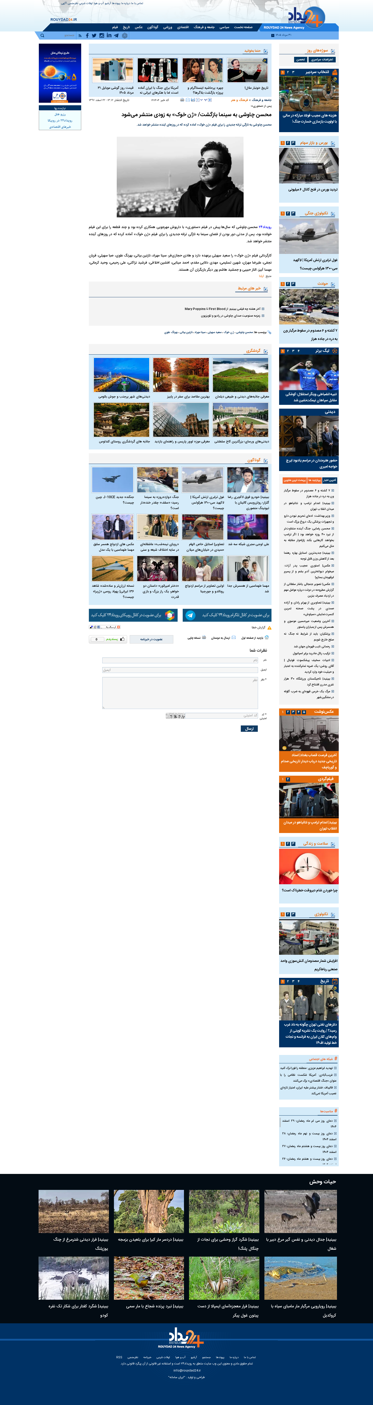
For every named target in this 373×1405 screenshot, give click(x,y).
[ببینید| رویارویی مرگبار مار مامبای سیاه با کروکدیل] (300, 1278)
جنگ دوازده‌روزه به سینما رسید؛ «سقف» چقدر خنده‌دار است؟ (159, 502)
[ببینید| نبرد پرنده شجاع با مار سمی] (149, 1278)
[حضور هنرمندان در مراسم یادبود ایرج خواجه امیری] (309, 436)
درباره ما (125, 4)
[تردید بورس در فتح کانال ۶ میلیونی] (309, 165)
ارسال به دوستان (220, 638)
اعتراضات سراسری (322, 59)
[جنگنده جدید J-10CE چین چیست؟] (112, 479)
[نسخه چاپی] (182, 100)
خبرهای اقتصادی (60, 127)
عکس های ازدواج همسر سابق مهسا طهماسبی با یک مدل (113, 547)
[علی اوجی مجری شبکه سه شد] (248, 527)
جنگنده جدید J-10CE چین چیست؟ (115, 500)
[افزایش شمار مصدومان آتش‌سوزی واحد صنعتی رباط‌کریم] (309, 937)
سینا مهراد (200, 332)
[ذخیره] (193, 99)
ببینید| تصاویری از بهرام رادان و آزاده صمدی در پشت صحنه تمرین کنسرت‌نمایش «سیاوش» (309, 608)
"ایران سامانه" (176, 1377)
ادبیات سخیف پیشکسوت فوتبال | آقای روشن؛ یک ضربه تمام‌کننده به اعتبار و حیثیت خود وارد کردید (309, 666)
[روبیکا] (133, 615)
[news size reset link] (203, 100)
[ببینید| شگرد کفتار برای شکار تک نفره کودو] (74, 1278)
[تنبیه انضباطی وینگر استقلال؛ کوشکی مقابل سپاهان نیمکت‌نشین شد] (309, 372)
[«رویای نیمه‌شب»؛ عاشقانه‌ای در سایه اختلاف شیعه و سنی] (158, 527)
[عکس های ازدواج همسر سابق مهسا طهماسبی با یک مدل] (112, 527)
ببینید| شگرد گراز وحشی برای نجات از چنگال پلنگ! (228, 1244)
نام (264, 660)
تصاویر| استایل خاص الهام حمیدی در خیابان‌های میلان (205, 547)
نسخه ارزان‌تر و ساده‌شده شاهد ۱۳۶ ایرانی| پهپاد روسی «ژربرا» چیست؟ (113, 591)
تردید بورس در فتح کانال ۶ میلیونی (312, 190)
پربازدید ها (314, 480)
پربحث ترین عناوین (295, 480)
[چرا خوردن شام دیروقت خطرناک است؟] (309, 866)
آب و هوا (99, 4)
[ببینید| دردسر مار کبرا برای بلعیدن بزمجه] (149, 1211)
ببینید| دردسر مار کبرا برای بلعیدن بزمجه (150, 1239)
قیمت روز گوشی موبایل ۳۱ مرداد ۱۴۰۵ (115, 90)
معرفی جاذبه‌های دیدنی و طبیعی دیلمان (242, 397)
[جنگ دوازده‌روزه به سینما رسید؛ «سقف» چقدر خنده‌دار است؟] (158, 479)
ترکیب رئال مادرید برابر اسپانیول (311, 653)
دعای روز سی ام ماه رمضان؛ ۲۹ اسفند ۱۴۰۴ (309, 1123)
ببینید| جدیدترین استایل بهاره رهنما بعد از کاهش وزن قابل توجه (309, 555)
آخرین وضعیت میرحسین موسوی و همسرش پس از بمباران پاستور (309, 624)
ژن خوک (229, 332)
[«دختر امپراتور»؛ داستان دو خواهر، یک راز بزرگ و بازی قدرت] (158, 568)
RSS (119, 1358)
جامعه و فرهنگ (262, 100)
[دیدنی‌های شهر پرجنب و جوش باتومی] (121, 375)
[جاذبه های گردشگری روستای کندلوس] (121, 420)
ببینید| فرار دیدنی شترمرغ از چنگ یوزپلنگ (80, 1244)
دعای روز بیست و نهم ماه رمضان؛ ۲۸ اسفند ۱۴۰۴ (309, 1136)
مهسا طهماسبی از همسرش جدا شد (248, 588)
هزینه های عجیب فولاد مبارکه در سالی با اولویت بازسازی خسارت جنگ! (310, 119)
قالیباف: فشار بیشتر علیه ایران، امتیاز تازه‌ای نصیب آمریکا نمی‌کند (308, 1090)
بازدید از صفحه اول (252, 638)
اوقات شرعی (86, 4)
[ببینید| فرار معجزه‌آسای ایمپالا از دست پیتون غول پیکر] (224, 1278)
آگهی (64, 4)
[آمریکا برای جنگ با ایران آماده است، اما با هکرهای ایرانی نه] (157, 70)
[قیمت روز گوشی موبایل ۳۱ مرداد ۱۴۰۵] (112, 70)
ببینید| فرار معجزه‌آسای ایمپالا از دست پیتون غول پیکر (228, 1311)
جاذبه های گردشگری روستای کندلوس (124, 441)
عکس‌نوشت (324, 711)
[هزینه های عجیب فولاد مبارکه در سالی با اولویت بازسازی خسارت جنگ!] (309, 93)
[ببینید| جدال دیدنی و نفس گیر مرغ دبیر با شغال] (300, 1211)
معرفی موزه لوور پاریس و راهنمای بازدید (182, 441)
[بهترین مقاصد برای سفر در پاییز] (180, 375)
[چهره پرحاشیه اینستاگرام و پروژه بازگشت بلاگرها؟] (202, 70)
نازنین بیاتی (186, 332)
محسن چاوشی (244, 332)
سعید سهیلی (215, 332)
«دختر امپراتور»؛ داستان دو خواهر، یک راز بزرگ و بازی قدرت (161, 591)
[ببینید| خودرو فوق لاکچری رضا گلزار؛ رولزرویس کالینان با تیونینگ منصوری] (248, 479)
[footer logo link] (181, 1340)
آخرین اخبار (330, 480)
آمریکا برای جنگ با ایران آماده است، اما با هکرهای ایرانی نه (158, 90)
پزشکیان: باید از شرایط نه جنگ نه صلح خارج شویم (309, 636)
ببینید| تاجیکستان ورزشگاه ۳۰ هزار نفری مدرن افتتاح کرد (309, 681)
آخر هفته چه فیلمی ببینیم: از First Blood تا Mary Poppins (222, 308)
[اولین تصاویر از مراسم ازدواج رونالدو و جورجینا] (202, 568)
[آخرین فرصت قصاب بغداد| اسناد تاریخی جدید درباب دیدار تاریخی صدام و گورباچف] (309, 733)
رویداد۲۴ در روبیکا (60, 121)
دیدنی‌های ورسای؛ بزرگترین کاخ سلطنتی (241, 441)
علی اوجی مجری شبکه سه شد (248, 544)
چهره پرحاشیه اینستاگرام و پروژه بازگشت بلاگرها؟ (205, 90)
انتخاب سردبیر (317, 72)
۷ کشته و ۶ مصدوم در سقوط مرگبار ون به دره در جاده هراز (309, 493)
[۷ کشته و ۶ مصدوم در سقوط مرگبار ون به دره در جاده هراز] (309, 306)
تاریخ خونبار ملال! (256, 88)
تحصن (301, 59)
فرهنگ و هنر (239, 100)
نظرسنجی (73, 4)
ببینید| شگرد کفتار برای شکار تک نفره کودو (78, 1311)
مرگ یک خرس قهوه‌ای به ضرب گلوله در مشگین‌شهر (309, 694)
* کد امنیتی (263, 716)
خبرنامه (147, 1358)
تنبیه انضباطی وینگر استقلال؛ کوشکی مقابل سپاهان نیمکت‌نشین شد (311, 397)
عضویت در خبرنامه (151, 639)
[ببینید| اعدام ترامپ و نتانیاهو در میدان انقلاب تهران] (309, 800)
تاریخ (324, 981)
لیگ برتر (322, 351)
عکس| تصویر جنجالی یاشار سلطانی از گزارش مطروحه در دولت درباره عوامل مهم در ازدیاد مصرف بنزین (309, 590)
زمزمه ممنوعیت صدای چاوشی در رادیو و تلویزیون (230, 315)
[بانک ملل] (60, 73)
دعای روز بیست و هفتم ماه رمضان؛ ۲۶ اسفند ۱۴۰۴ (309, 1161)
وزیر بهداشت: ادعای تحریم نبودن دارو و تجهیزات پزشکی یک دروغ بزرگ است (309, 518)
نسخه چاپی (194, 638)
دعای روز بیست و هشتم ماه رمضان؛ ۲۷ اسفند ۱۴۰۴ (309, 1149)
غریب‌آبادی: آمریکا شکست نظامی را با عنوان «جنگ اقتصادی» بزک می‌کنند (308, 1077)
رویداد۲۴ (265, 227)
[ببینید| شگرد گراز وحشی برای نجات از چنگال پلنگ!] (224, 1211)
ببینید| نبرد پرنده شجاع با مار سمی (154, 1306)
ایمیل (263, 670)
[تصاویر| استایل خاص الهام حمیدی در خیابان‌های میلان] (202, 527)
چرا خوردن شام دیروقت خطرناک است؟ (309, 891)
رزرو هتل (60, 114)
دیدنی (330, 412)
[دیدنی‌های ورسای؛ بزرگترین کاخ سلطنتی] (240, 420)
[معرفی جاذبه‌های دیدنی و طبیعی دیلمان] (240, 375)
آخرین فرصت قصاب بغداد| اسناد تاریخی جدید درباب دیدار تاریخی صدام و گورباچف (309, 761)
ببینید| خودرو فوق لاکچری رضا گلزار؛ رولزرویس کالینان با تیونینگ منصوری (248, 502)
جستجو (206, 1358)
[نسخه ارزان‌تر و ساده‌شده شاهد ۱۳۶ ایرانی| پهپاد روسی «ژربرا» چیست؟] (112, 568)
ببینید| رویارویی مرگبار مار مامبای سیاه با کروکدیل (303, 1311)
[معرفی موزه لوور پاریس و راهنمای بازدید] (180, 420)
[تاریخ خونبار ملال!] (247, 70)
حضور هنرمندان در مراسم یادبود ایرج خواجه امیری (311, 464)
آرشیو (108, 4)
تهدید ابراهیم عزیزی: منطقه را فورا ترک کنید (306, 1068)
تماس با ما (137, 4)
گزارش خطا (258, 627)
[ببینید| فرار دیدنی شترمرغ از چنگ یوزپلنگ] (74, 1211)
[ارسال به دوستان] (188, 100)
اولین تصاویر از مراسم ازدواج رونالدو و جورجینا (204, 588)
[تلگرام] (227, 615)
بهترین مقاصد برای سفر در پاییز (188, 397)
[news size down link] (197, 100)
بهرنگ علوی (171, 332)
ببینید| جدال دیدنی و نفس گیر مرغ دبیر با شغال (301, 1244)
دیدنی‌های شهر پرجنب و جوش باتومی (124, 397)
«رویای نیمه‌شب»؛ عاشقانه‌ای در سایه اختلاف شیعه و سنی (159, 547)
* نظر (263, 680)
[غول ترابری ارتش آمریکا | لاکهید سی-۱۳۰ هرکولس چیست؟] (202, 479)
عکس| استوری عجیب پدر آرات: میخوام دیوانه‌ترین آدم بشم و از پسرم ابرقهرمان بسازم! (309, 571)
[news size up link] (210, 100)
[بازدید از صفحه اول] (267, 637)
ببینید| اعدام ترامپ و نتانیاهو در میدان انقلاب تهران (309, 506)
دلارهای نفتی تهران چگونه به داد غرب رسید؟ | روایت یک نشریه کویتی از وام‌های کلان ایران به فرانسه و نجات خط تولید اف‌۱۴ (310, 1034)
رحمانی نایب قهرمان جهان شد (312, 646)
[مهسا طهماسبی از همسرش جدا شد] (248, 568)
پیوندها (116, 4)
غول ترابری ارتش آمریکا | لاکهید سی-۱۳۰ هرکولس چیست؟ (207, 502)
